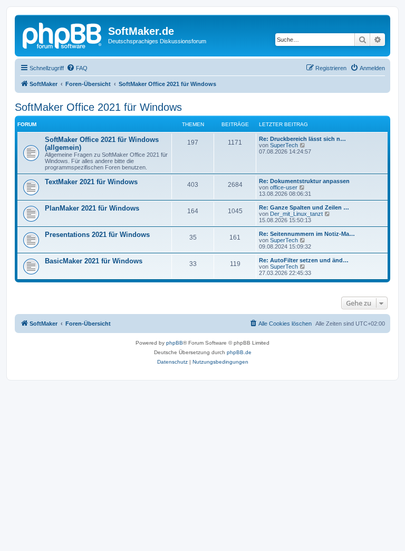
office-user (283, 187)
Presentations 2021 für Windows (97, 235)
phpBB (174, 343)
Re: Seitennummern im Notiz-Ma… (307, 234)
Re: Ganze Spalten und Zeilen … (304, 207)
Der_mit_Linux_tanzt (296, 214)
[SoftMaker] (62, 34)
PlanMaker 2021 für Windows (92, 208)
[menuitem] (77, 68)
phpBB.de (239, 352)
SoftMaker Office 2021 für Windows (98, 107)
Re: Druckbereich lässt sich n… (302, 139)
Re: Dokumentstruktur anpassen (304, 181)
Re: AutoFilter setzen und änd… (304, 260)
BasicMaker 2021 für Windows (93, 261)
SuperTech (284, 145)
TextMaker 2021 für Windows (91, 182)
